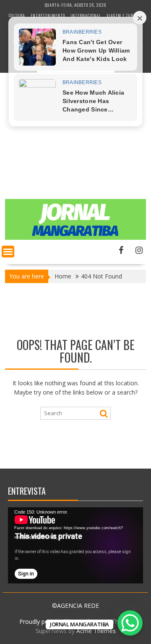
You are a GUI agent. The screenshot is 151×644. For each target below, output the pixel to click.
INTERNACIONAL (85, 15)
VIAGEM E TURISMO (125, 15)
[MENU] (8, 251)
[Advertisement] (75, 148)
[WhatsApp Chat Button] (130, 623)
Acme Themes (96, 631)
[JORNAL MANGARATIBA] (75, 237)
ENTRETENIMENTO (48, 15)
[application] (75, 545)
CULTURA (17, 15)
